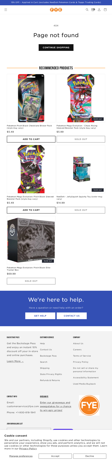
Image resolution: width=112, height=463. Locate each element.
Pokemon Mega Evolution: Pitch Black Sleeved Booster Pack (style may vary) (30, 198)
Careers (77, 350)
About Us (78, 343)
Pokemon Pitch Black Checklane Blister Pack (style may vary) (29, 127)
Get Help (40, 316)
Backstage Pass (48, 356)
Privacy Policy (28, 448)
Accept (55, 456)
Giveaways (44, 396)
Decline (89, 456)
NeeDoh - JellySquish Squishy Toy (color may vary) (79, 198)
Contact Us (72, 316)
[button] (6, 10)
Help (42, 343)
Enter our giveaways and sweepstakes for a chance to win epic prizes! (55, 406)
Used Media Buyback (84, 384)
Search (43, 362)
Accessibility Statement (86, 378)
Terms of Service (82, 356)
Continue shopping (56, 47)
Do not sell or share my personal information (85, 370)
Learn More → (15, 361)
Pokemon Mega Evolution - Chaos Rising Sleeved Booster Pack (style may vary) (77, 127)
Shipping (45, 368)
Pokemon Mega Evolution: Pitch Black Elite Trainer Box (28, 269)
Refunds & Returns (50, 380)
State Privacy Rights (51, 374)
